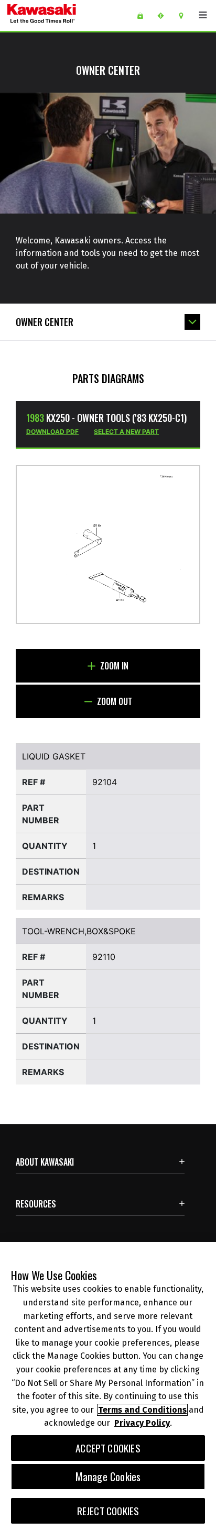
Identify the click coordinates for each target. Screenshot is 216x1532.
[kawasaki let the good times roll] (67, 15)
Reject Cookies (108, 1510)
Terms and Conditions (142, 1410)
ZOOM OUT (113, 701)
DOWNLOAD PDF (52, 431)
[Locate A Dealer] (184, 16)
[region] (108, 1387)
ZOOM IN (113, 665)
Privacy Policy (142, 1423)
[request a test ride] (164, 16)
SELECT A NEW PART (126, 431)
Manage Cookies (108, 1476)
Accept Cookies (108, 1448)
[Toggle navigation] (203, 15)
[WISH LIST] (144, 16)
